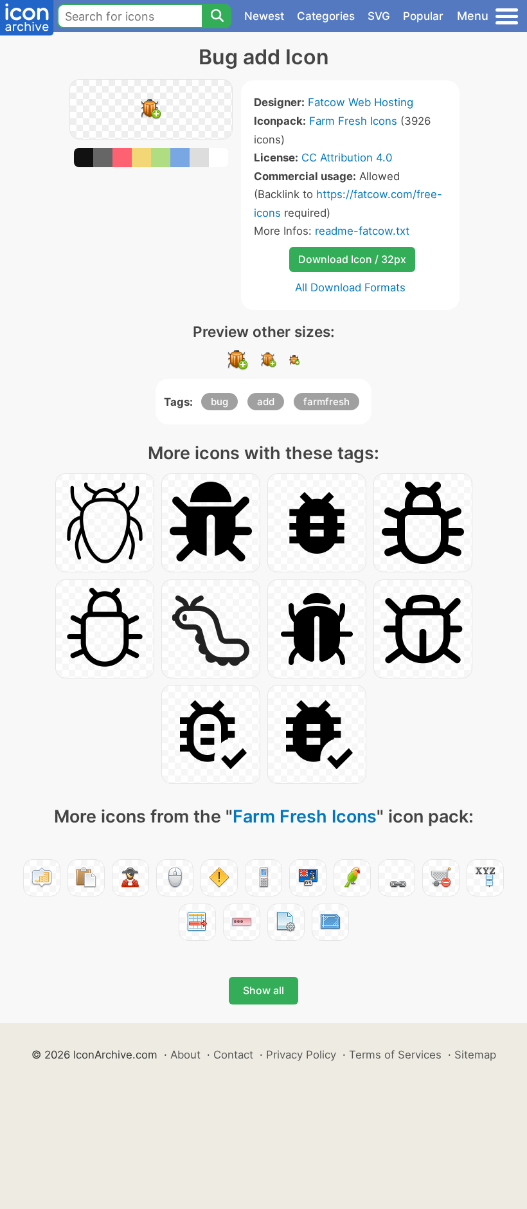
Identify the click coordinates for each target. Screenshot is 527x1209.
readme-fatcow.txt (362, 230)
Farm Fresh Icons (353, 120)
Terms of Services (395, 1054)
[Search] (216, 16)
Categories (326, 16)
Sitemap (475, 1054)
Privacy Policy (301, 1054)
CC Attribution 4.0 (346, 157)
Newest (264, 16)
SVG (379, 16)
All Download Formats (350, 287)
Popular (423, 16)
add (265, 401)
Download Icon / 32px (352, 259)
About (185, 1054)
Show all (263, 990)
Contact (233, 1054)
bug (219, 401)
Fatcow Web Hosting (360, 102)
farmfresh (326, 401)
